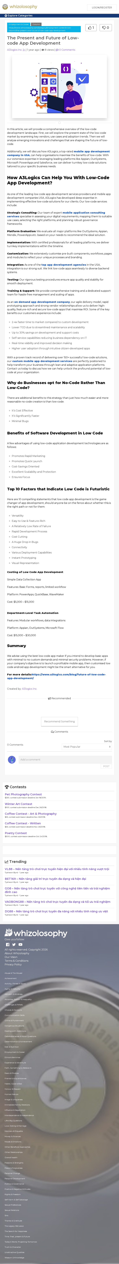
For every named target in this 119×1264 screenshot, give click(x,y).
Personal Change (12, 1173)
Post (106, 766)
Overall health (11, 1157)
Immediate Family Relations (17, 1105)
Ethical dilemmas (12, 1057)
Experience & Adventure (15, 1062)
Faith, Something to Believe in (18, 1068)
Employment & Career (19, 24)
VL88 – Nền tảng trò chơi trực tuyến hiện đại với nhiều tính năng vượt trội (57, 869)
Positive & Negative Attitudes (17, 1189)
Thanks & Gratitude (13, 1221)
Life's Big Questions (13, 1120)
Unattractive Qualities (14, 1252)
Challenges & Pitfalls (14, 1004)
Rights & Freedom (13, 1194)
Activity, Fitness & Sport (15, 983)
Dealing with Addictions (15, 1031)
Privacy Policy (13, 964)
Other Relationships (13, 1152)
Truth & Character (13, 1247)
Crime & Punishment (14, 1020)
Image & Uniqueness (14, 1099)
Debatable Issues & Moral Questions (20, 1036)
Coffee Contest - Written (23, 823)
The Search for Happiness (16, 1231)
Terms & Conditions (16, 960)
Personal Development (15, 1178)
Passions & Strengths (14, 1163)
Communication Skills (14, 1015)
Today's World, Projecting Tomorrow (21, 1242)
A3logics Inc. (14, 49)
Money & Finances (13, 1136)
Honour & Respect (13, 1089)
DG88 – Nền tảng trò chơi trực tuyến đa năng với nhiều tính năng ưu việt (56, 911)
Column (36, 24)
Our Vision (11, 957)
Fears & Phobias (12, 1073)
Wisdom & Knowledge (14, 1257)
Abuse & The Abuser (13, 973)
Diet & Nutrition (12, 1047)
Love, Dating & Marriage (15, 1126)
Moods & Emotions (13, 1141)
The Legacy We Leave (14, 1226)
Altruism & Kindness (13, 994)
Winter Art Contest (18, 804)
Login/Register (102, 7)
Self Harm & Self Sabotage (16, 1199)
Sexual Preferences (13, 1205)
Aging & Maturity (12, 989)
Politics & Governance (14, 1184)
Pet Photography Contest (23, 794)
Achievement (11, 978)
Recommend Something (59, 721)
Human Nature (11, 1094)
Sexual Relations (12, 1210)
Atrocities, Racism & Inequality (18, 999)
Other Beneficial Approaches (17, 1147)
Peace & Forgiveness (13, 1168)
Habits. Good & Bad (13, 1084)
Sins (6, 1215)
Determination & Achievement (18, 1041)
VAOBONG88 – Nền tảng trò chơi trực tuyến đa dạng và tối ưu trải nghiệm (57, 902)
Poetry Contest (16, 833)
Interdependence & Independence (19, 1115)
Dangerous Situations (14, 1026)
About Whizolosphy (17, 953)
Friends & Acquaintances (15, 1078)
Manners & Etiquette (14, 1131)
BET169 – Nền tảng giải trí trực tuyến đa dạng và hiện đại (45, 879)
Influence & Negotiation (15, 1110)
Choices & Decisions (13, 1010)
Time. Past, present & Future (17, 1236)
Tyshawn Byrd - (12, 872)
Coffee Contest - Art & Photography (31, 813)
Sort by (108, 741)
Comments (67, 49)
